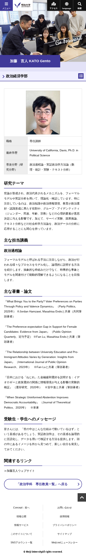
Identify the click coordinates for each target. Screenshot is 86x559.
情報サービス (21, 525)
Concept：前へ (21, 507)
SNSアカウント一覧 (21, 542)
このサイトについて (21, 534)
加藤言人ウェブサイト (21, 470)
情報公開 (21, 516)
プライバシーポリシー (65, 525)
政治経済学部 (17, 76)
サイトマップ (64, 534)
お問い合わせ (64, 507)
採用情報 (64, 516)
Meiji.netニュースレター (65, 542)
